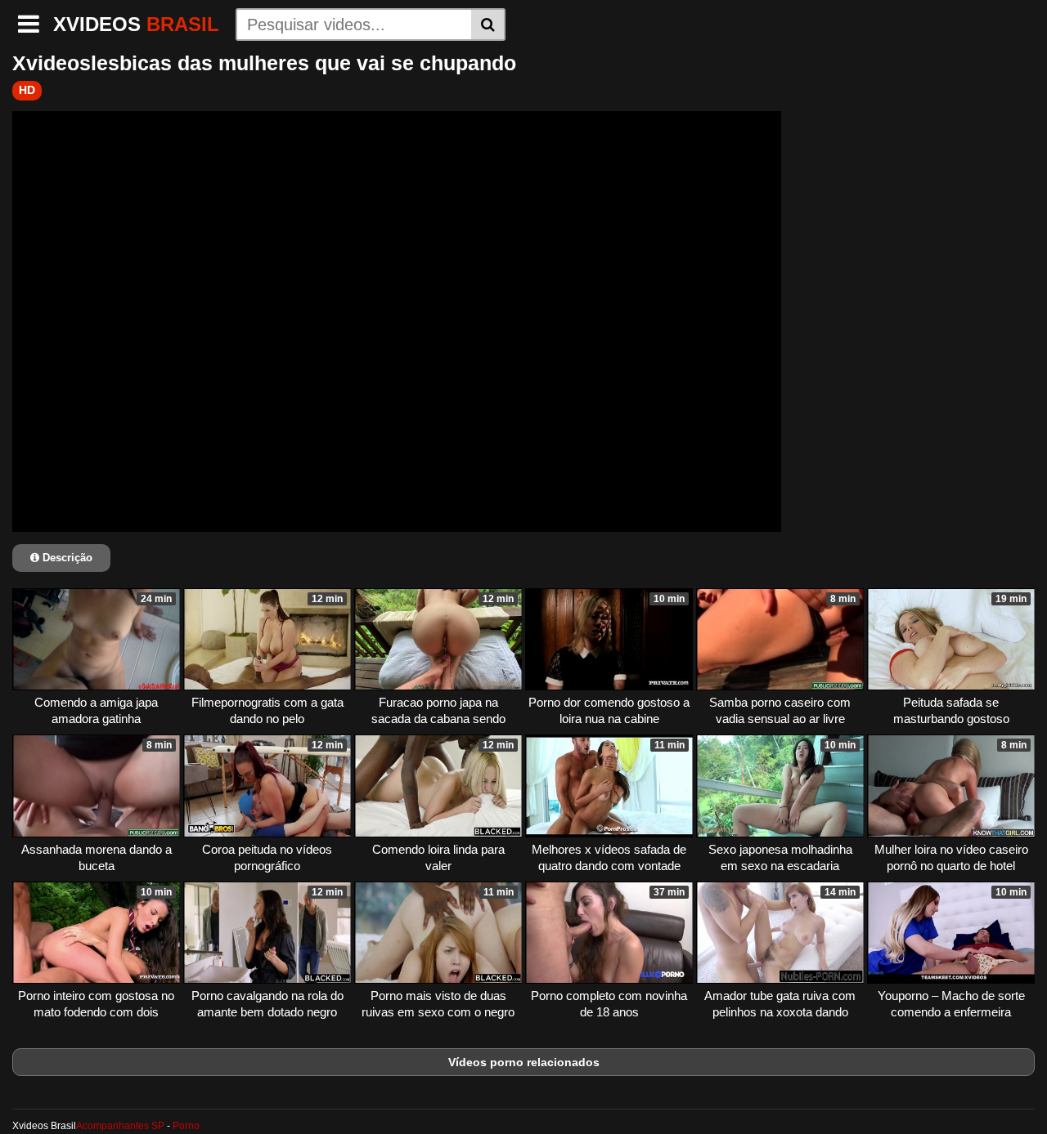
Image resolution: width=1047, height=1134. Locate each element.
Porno (186, 1126)
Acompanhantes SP (120, 1126)
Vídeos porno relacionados (524, 1062)
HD (27, 89)
